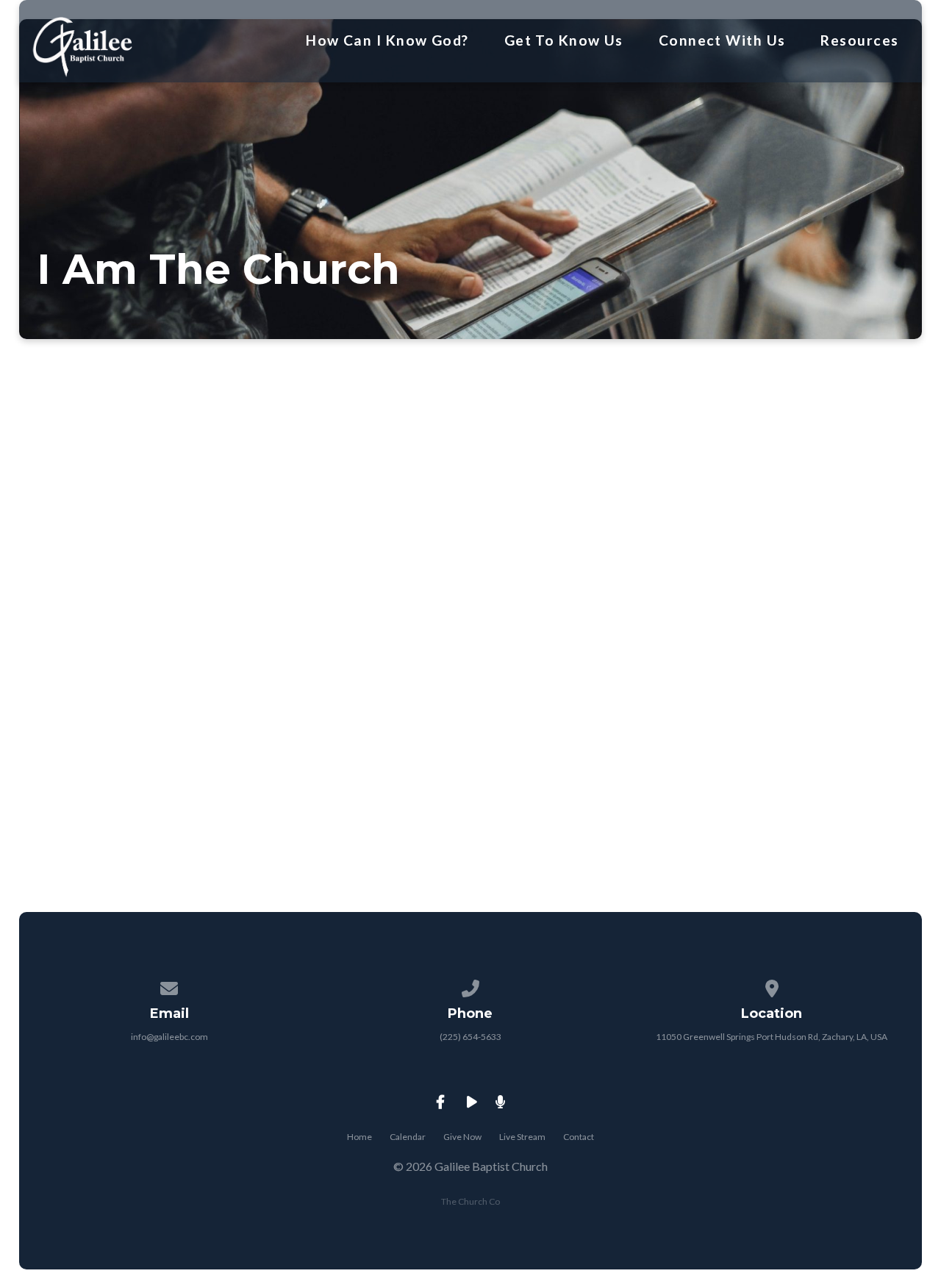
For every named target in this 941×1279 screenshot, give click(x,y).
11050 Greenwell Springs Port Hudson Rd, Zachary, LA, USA (771, 1036)
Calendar (408, 1136)
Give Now (462, 1136)
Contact (578, 1136)
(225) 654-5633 (470, 1036)
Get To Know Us (563, 40)
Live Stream (522, 1136)
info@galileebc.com (169, 1036)
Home (359, 1136)
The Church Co (470, 1201)
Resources (859, 40)
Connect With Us (722, 40)
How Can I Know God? (387, 40)
